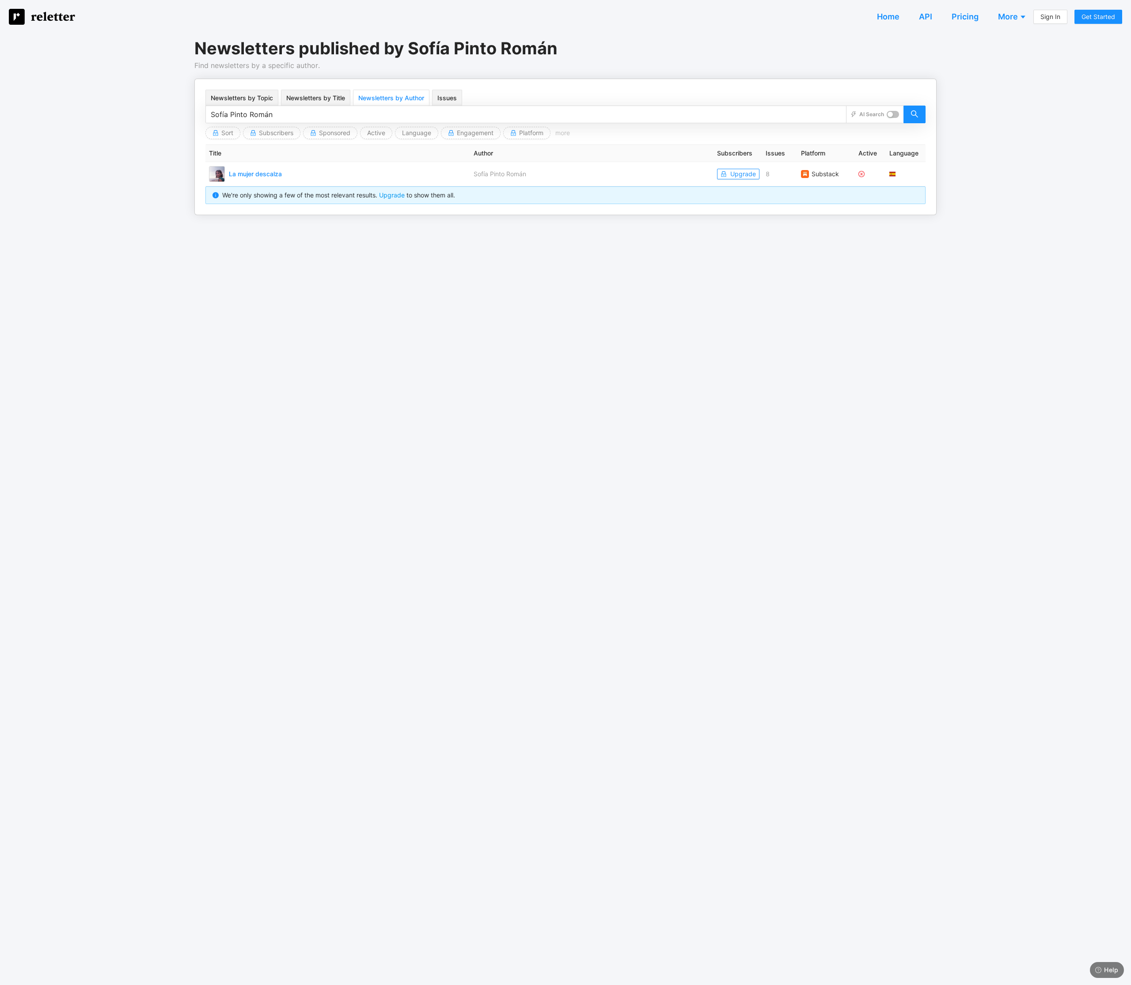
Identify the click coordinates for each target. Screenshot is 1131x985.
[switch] (893, 114)
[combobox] (526, 114)
